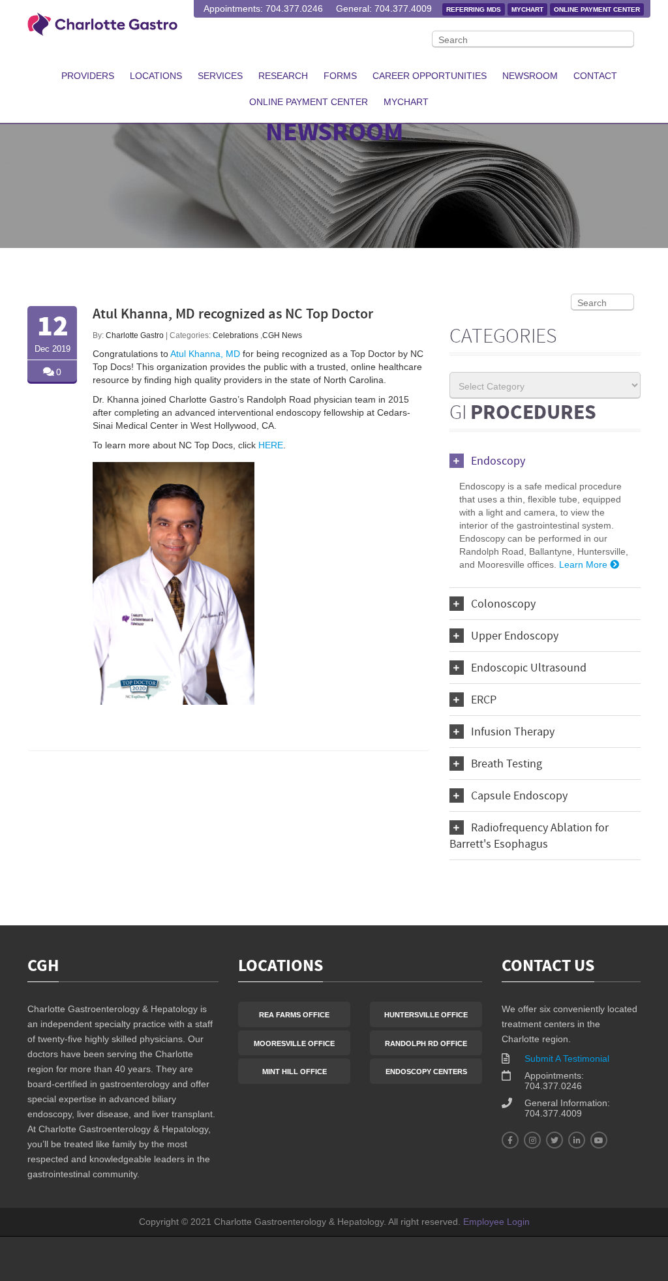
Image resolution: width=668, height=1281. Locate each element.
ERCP (483, 700)
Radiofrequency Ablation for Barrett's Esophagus (529, 836)
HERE (270, 445)
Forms (340, 75)
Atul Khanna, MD (205, 353)
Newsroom (530, 75)
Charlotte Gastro (135, 335)
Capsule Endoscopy (519, 796)
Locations (156, 75)
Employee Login (496, 1221)
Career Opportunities (429, 75)
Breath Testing (506, 764)
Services (220, 75)
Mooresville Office (294, 1043)
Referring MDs (473, 9)
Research (283, 75)
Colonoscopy (503, 604)
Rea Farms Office (294, 1015)
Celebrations (235, 335)
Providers (87, 75)
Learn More (584, 564)
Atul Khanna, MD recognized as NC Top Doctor (233, 314)
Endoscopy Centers (426, 1071)
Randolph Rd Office (426, 1043)
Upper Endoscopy (514, 636)
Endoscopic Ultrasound (528, 668)
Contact (595, 75)
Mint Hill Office (294, 1071)
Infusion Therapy (512, 732)
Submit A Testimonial (566, 1058)
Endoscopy (498, 461)
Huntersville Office (426, 1015)
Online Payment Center (597, 9)
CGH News (282, 335)
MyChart (527, 9)
